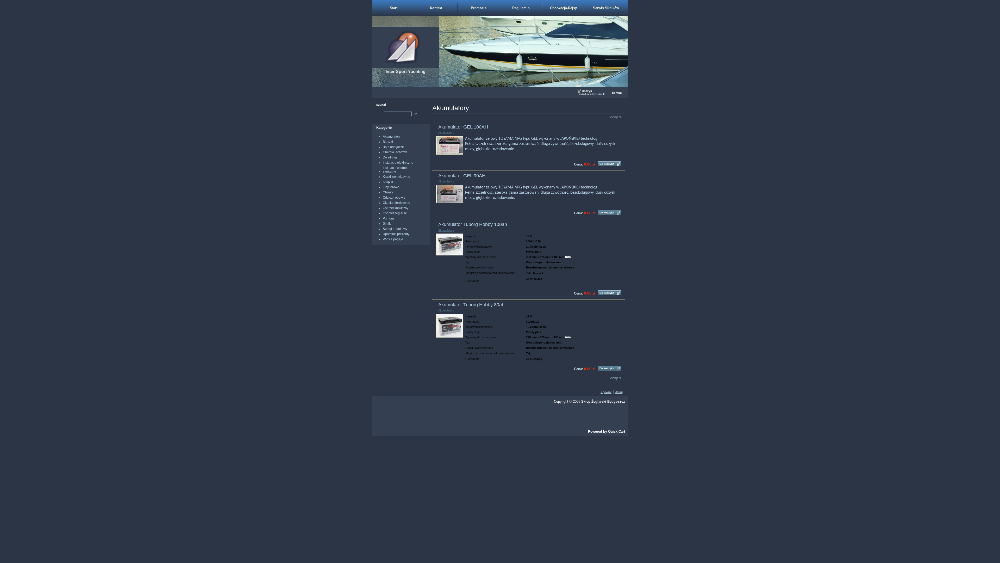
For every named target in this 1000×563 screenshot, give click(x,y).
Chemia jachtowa (395, 152)
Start (393, 8)
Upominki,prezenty (396, 234)
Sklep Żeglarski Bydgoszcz (603, 401)
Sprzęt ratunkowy (395, 229)
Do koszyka (606, 163)
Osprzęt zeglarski (395, 213)
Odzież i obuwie (394, 197)
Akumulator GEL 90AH (461, 175)
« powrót (606, 392)
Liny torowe (391, 187)
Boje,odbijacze (393, 147)
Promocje (478, 8)
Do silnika (390, 157)
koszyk (587, 91)
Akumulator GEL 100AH (463, 127)
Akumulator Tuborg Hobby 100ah (472, 224)
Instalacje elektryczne (398, 162)
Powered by (606, 431)
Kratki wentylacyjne (396, 177)
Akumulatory (392, 136)
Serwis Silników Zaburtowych (606, 11)
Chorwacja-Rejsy (563, 8)
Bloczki (388, 142)
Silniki (387, 223)
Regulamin (521, 8)
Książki (388, 182)
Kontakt (436, 8)
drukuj (619, 392)
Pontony (389, 218)
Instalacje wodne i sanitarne (395, 169)
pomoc (617, 92)
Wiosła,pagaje (393, 239)
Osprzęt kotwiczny (395, 208)
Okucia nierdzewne (396, 203)
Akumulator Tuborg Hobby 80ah (471, 304)
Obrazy (388, 192)
